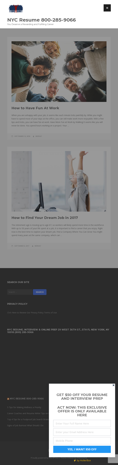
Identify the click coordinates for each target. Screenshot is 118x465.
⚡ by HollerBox (82, 460)
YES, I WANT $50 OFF (82, 449)
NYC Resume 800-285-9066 (41, 20)
